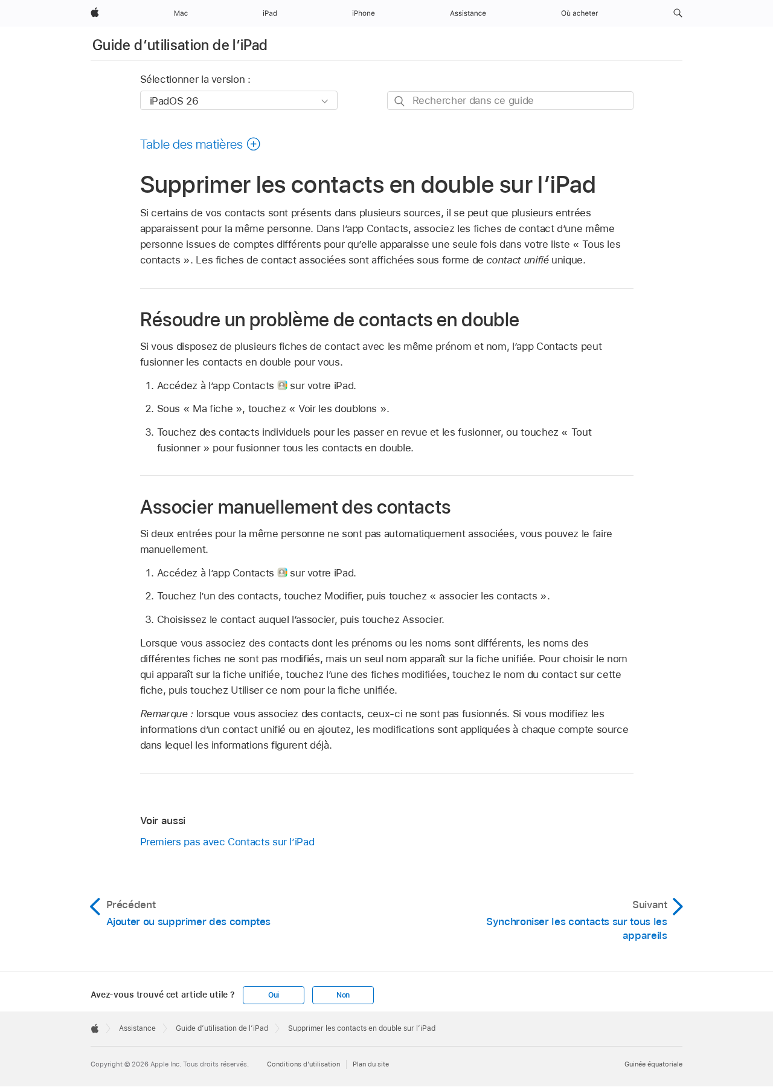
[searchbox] (510, 100)
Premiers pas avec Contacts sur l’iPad (227, 842)
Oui (273, 995)
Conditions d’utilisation (303, 1064)
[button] (678, 13)
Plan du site (371, 1064)
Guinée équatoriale (653, 1064)
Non (343, 995)
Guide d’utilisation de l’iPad (180, 45)
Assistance (137, 1028)
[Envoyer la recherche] (400, 101)
